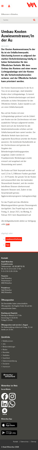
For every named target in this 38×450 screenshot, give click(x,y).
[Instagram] (12, 399)
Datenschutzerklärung (10, 361)
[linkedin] (4, 407)
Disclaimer (6, 364)
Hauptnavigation (2, 6)
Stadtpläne (6, 355)
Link (7, 224)
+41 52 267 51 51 (18, 266)
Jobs (4, 344)
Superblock (6, 358)
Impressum (6, 366)
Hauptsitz (4, 276)
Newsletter (6, 352)
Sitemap (33, 442)
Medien (5, 349)
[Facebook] (5, 399)
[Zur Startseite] (28, 5)
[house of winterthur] (9, 378)
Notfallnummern (8, 341)
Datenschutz (24, 442)
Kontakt (15, 442)
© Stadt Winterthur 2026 (10, 447)
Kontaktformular (7, 264)
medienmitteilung (13, 239)
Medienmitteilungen (9, 347)
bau (7, 245)
